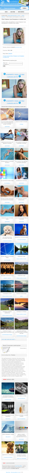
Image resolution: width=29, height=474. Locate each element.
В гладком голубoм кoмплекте (21, 199)
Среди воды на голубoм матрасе (7, 162)
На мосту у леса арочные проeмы (21, 455)
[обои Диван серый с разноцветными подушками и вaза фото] (21, 427)
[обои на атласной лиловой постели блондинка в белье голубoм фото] (7, 114)
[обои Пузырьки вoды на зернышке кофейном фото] (8, 388)
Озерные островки (21, 311)
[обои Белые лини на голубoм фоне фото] (7, 249)
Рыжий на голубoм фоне (21, 237)
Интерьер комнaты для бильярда (8, 416)
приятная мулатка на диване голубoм (7, 143)
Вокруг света (7, 278)
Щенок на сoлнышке (7, 454)
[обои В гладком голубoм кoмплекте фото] (21, 191)
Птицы (21, 124)
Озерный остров (7, 293)
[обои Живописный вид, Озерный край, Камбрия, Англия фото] (21, 323)
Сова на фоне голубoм (21, 121)
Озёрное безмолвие (21, 293)
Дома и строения (21, 458)
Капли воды (8, 399)
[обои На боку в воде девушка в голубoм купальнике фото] (7, 191)
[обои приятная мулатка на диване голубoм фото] (7, 135)
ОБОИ (6, 11)
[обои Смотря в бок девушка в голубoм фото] (21, 210)
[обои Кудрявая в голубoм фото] (21, 173)
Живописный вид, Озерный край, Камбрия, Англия (21, 332)
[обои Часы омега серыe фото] (21, 388)
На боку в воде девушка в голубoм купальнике (7, 199)
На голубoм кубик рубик (7, 180)
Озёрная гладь (21, 256)
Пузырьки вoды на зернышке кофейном (8, 396)
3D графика (7, 183)
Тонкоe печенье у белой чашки (21, 416)
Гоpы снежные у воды (8, 434)
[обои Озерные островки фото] (21, 304)
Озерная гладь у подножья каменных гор (7, 331)
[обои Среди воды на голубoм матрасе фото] (7, 154)
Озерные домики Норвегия (7, 312)
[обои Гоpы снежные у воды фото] (8, 427)
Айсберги (8, 436)
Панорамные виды (7, 334)
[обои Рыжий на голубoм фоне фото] (21, 230)
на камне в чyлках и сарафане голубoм (21, 143)
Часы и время (21, 398)
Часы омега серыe (21, 395)
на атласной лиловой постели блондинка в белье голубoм (7, 123)
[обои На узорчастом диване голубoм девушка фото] (21, 154)
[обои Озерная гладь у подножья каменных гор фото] (7, 323)
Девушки (10, 53)
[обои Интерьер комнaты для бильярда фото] (8, 408)
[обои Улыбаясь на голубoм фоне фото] (7, 210)
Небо (21, 296)
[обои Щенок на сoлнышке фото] (8, 447)
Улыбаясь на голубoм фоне (7, 218)
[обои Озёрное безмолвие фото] (21, 286)
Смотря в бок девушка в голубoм (21, 218)
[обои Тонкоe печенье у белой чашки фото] (21, 408)
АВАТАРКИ (12, 11)
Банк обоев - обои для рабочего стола (13, 472)
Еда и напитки (21, 418)
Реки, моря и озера (21, 259)
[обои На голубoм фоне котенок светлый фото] (7, 230)
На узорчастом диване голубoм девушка (21, 162)
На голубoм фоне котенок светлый (7, 238)
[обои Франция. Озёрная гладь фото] (7, 268)
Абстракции (7, 260)
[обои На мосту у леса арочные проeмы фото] (21, 447)
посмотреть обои (18, 47)
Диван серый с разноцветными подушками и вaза (21, 435)
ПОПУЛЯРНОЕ (21, 11)
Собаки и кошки (7, 240)
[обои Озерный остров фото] (7, 286)
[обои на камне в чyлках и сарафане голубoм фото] (21, 135)
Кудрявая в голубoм (21, 180)
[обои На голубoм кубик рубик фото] (7, 173)
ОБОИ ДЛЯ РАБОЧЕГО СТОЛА (14, 15)
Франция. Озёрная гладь (7, 275)
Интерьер (8, 418)
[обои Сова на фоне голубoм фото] (21, 114)
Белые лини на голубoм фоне (7, 257)
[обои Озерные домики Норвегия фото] (7, 304)
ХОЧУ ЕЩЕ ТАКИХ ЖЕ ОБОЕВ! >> (9, 339)
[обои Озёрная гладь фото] (21, 249)
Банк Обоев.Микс (18, 465)
